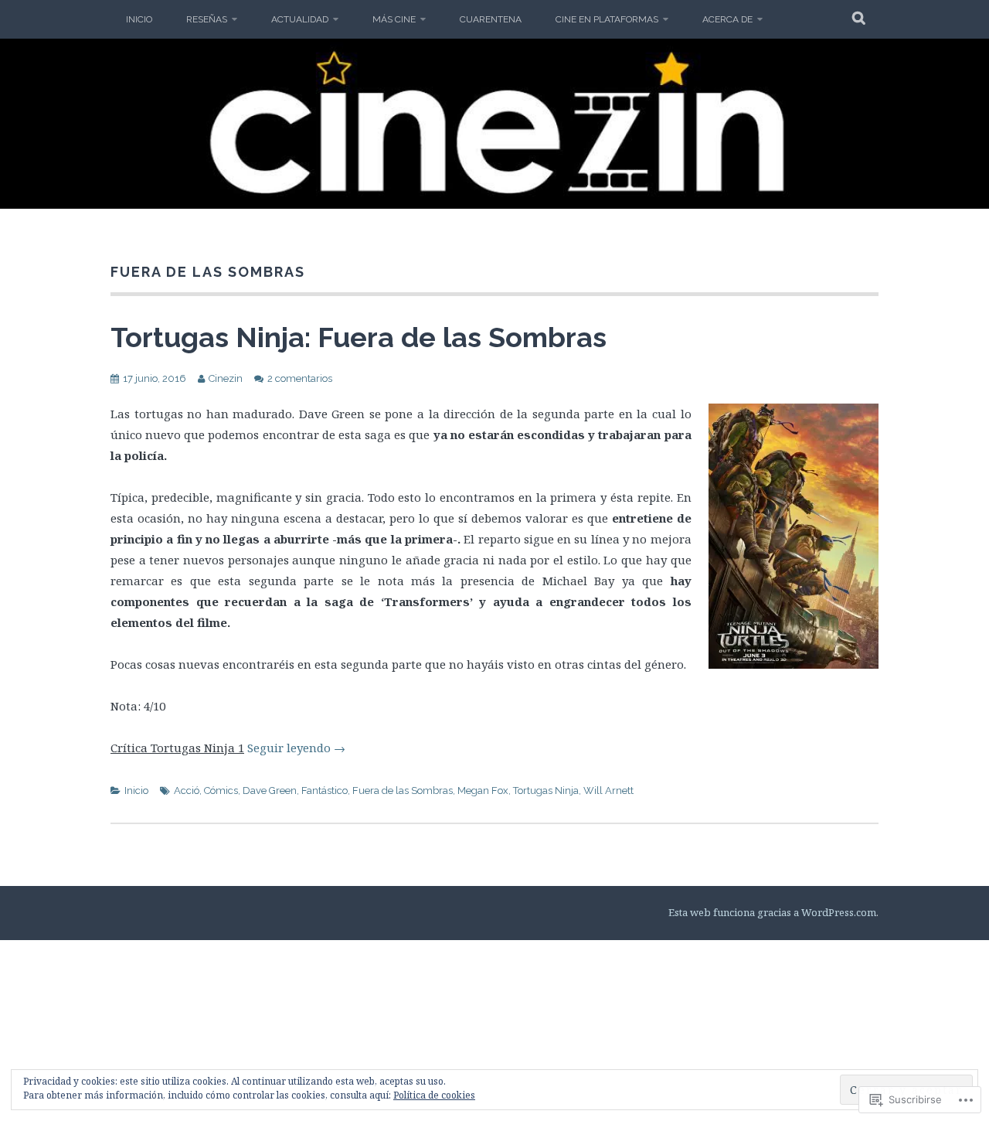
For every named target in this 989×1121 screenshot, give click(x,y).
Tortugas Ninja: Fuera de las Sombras (358, 337)
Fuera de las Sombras (402, 790)
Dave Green (270, 790)
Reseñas (206, 19)
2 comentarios (299, 378)
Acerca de (727, 19)
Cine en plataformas (607, 19)
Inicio (139, 19)
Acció (186, 790)
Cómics (221, 790)
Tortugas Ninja (546, 790)
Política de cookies (434, 1095)
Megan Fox (482, 790)
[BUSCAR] (860, 19)
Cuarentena (491, 19)
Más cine (394, 19)
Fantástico (324, 790)
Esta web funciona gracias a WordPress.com (772, 912)
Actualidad (299, 19)
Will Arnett (608, 790)
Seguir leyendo (296, 747)
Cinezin (226, 378)
